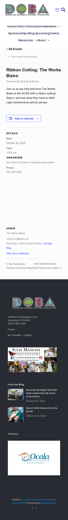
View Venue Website (17, 253)
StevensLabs (49, 503)
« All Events (14, 49)
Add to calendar (24, 118)
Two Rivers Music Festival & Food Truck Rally (19, 265)
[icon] (36, 508)
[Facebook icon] (32, 508)
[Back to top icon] (61, 513)
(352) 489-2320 (17, 323)
